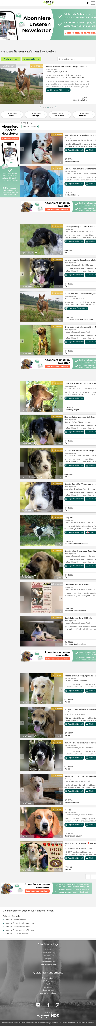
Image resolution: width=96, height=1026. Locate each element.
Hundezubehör (48, 956)
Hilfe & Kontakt (48, 981)
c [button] (2, 84)
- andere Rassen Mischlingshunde (19, 923)
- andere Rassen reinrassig (85, 115)
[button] (43, 107)
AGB (48, 984)
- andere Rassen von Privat (16, 933)
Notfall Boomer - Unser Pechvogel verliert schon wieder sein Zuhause (68, 66)
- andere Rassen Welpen (13, 115)
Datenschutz (48, 990)
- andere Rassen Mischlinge (37, 115)
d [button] (41, 84)
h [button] (56, 107)
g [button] (40, 107)
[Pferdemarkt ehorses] (43, 1016)
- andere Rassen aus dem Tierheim (60, 115)
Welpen (48, 959)
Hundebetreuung (48, 953)
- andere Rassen (30, 126)
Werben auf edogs (48, 993)
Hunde (48, 950)
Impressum (48, 987)
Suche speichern (31, 59)
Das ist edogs (48, 978)
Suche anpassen (11, 59)
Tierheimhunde (48, 962)
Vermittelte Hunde (48, 965)
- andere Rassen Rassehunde (17, 926)
